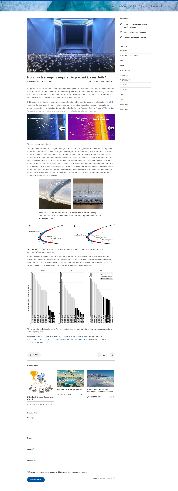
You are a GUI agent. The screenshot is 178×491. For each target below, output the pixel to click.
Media (132, 6)
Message (31, 418)
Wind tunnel (124, 104)
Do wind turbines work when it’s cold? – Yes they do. (136, 26)
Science (142, 6)
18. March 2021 (47, 81)
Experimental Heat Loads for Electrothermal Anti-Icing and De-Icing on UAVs (60, 339)
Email (29, 449)
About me (121, 6)
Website (30, 461)
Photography (157, 6)
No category (125, 75)
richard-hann (34, 81)
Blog (111, 6)
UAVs (98, 81)
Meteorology (125, 70)
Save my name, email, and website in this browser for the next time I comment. (59, 472)
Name (29, 438)
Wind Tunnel (105, 81)
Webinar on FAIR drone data (135, 37)
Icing (93, 81)
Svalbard (41, 404)
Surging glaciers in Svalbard (135, 32)
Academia (33, 404)
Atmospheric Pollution (129, 56)
